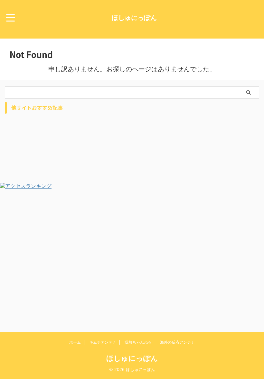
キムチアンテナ (102, 342)
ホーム (75, 342)
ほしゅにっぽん (134, 18)
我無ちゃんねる (138, 342)
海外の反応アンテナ (177, 342)
